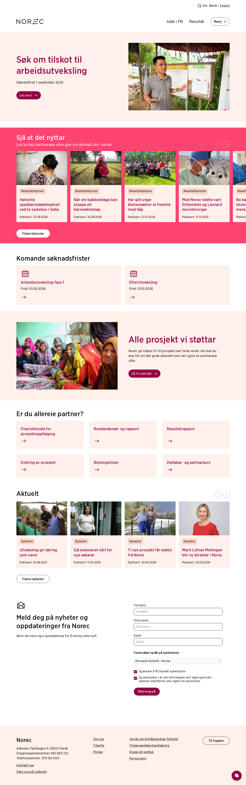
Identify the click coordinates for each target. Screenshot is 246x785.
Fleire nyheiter (33, 579)
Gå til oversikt (141, 373)
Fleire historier (33, 233)
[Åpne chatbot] (237, 776)
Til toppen (216, 741)
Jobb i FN (174, 21)
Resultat (196, 21)
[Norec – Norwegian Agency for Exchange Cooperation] (29, 22)
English (225, 5)
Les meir (25, 95)
